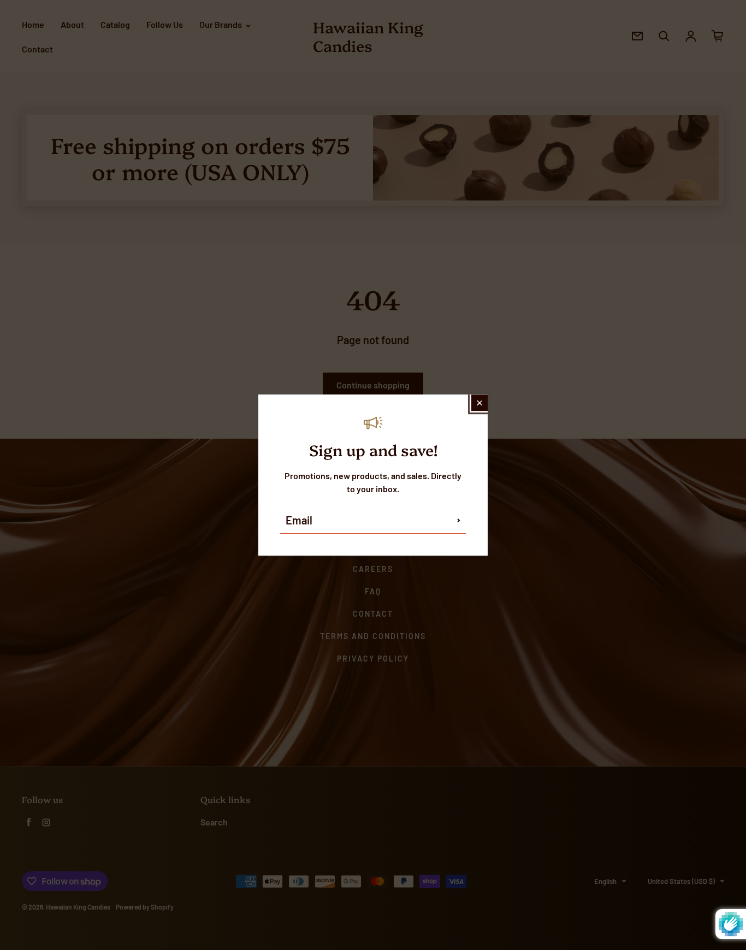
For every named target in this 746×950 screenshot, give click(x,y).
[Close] (479, 402)
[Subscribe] (458, 520)
